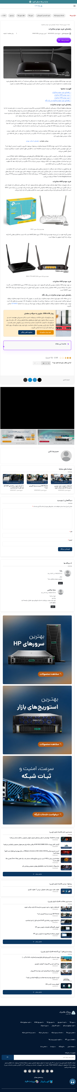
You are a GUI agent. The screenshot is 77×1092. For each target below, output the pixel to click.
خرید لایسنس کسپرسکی (49, 15)
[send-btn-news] (8, 1057)
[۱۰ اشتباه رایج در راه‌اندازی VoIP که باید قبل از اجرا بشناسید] (13, 479)
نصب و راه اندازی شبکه (28, 1033)
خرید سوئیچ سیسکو (68, 1026)
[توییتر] (38, 1071)
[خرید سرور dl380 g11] (18, 437)
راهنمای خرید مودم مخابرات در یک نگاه (57, 100)
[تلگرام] (34, 1071)
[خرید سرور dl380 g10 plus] (56, 437)
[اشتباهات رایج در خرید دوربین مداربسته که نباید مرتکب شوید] (61, 479)
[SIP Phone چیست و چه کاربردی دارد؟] (37, 479)
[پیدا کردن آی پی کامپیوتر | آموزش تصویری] (66, 965)
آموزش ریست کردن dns (52, 984)
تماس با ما (43, 1047)
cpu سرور (8, 15)
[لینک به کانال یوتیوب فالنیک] (51, 1071)
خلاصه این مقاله (64, 40)
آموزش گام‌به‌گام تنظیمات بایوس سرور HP (47, 927)
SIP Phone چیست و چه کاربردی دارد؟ (38, 487)
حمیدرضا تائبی (53, 451)
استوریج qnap (38, 1022)
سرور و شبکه (63, 25)
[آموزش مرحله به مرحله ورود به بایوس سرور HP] (66, 935)
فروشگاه (61, 1047)
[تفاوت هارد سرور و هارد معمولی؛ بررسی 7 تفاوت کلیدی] (66, 891)
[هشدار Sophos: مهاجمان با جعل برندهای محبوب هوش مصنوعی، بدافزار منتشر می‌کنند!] (66, 839)
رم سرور (17, 15)
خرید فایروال (55, 1026)
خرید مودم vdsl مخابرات (62, 98)
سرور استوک (44, 1026)
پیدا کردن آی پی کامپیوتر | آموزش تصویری (47, 964)
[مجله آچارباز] (47, 1082)
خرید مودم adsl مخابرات (62, 95)
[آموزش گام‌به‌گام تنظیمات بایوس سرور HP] (66, 928)
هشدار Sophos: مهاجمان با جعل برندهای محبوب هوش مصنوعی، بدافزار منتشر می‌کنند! (34, 838)
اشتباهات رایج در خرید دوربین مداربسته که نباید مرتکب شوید (63, 487)
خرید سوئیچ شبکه (25, 1022)
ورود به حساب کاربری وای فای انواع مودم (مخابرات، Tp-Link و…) (40, 957)
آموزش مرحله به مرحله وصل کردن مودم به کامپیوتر (45, 971)
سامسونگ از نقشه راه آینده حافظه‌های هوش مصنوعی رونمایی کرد (40, 866)
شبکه (57, 25)
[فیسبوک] (43, 1071)
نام (71, 532)
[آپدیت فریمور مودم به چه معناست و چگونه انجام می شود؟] (66, 979)
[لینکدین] (29, 1071)
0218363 (14, 304)
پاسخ (60, 583)
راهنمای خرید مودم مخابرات (61, 92)
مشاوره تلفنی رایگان (26, 332)
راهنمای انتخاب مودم (32, 141)
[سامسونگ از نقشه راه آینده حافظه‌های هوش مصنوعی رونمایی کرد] (66, 867)
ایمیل (70, 540)
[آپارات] (47, 1071)
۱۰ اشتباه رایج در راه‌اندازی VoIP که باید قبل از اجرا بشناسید (14, 487)
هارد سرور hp (26, 15)
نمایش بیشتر (38, 874)
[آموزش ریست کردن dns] (66, 985)
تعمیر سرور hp (70, 1033)
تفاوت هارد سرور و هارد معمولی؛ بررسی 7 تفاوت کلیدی (43, 890)
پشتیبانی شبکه (43, 1033)
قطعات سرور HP (69, 1040)
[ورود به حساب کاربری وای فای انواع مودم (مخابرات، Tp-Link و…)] (66, 959)
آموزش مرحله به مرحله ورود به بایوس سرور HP (46, 934)
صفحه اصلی (71, 1047)
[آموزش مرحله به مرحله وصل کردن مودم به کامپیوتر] (66, 972)
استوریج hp (50, 1022)
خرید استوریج (62, 1022)
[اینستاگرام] (25, 1071)
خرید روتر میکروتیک (45, 332)
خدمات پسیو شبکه (65, 15)
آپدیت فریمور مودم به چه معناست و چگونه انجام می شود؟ (42, 978)
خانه (69, 25)
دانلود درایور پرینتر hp (55, 1040)
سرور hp (36, 15)
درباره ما (52, 1047)
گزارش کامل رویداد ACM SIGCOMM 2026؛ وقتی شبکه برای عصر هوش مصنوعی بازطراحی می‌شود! (31, 844)
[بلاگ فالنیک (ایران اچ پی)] (38, 6)
